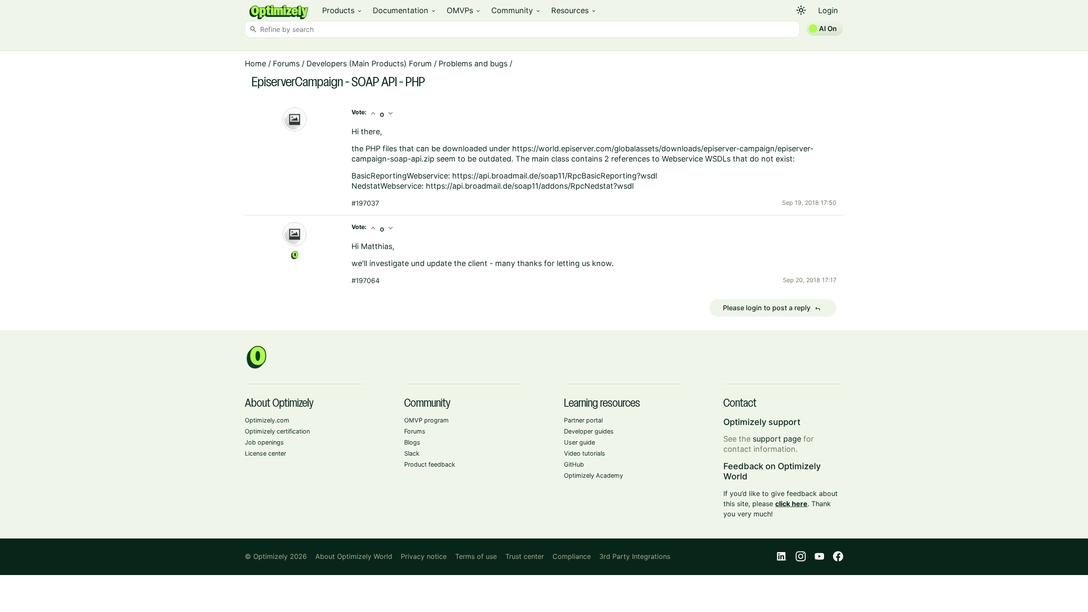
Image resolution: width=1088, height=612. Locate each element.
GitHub (574, 464)
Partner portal (583, 420)
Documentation (404, 10)
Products (342, 10)
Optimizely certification (277, 431)
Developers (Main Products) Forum (369, 63)
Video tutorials (584, 453)
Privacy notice (424, 556)
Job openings (264, 442)
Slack (411, 453)
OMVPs (464, 10)
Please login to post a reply (772, 308)
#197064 (365, 280)
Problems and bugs (473, 63)
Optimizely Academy (593, 475)
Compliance (571, 556)
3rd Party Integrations (634, 556)
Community (516, 10)
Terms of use (476, 556)
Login (828, 10)
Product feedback (429, 464)
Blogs (412, 442)
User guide (579, 442)
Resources (574, 10)
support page (777, 438)
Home (255, 63)
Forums (286, 63)
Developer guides (589, 431)
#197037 (365, 203)
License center (265, 453)
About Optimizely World (353, 556)
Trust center (524, 556)
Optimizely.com (267, 420)
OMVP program (426, 420)
